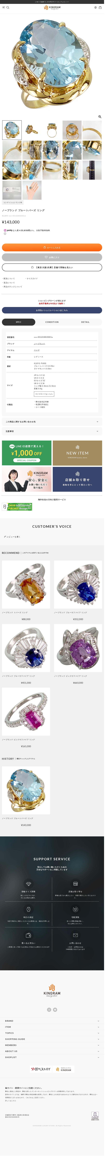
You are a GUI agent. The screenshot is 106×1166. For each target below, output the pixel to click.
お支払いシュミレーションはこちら (52, 310)
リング (37, 350)
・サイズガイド (32, 278)
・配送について (9, 278)
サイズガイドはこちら (44, 394)
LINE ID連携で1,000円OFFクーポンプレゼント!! (52, 2)
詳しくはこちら (10, 1100)
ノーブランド (39, 344)
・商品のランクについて (13, 287)
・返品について (9, 283)
